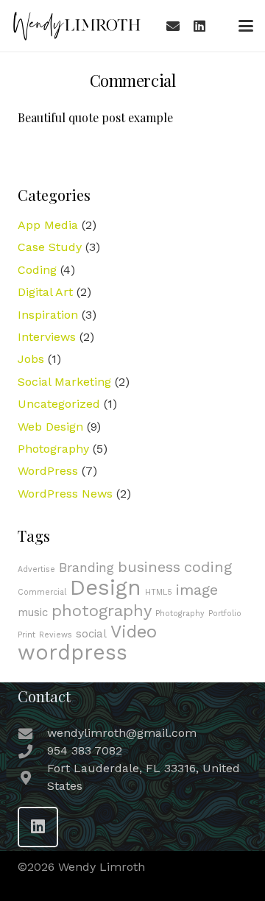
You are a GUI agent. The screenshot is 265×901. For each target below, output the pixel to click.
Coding (37, 270)
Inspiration (48, 315)
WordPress (48, 471)
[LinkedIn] (199, 26)
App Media (48, 225)
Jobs (31, 359)
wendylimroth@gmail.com (122, 733)
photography (102, 610)
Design (105, 587)
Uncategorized (59, 404)
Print (26, 635)
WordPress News (65, 494)
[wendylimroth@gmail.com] (32, 734)
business (149, 567)
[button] (246, 25)
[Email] (173, 26)
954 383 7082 (84, 750)
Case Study (50, 247)
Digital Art (45, 292)
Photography (53, 449)
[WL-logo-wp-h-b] (76, 25)
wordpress (72, 652)
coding (208, 567)
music (33, 612)
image (197, 589)
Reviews (55, 635)
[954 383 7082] (32, 751)
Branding (86, 567)
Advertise (36, 569)
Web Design (50, 427)
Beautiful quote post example (95, 117)
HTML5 (158, 592)
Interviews (47, 337)
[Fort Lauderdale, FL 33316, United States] (32, 778)
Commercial (42, 592)
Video (133, 631)
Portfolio (224, 613)
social (91, 633)
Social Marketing (64, 382)
